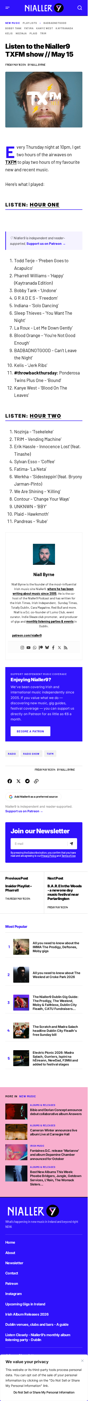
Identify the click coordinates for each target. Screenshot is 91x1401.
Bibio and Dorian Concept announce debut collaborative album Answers (56, 1112)
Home (10, 1242)
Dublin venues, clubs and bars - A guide (36, 1324)
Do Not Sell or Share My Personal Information (43, 1392)
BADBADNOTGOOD (55, 22)
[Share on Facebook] (9, 781)
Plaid (34, 33)
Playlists (30, 22)
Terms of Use (68, 855)
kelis (9, 33)
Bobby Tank (13, 28)
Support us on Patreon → (46, 243)
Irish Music (37, 1145)
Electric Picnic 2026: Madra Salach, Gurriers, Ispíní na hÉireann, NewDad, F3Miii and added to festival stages (55, 1058)
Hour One (45, 205)
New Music (12, 22)
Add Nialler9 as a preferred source (36, 796)
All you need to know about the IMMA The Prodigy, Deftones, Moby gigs (56, 947)
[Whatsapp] (35, 647)
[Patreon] (41, 647)
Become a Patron (30, 731)
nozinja (21, 33)
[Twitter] (59, 647)
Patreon (11, 1283)
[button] (7, 8)
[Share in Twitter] (18, 781)
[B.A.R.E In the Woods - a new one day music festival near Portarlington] (63, 893)
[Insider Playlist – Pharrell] (24, 893)
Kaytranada (64, 28)
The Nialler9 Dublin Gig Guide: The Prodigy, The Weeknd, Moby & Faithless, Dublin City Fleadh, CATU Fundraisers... (55, 1003)
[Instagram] (22, 647)
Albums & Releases (42, 1105)
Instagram (13, 1293)
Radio (12, 753)
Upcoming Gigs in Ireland (25, 1304)
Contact (11, 1273)
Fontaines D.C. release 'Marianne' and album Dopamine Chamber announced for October (54, 1155)
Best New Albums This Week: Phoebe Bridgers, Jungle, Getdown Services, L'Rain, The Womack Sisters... (55, 1178)
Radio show (31, 753)
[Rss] (66, 647)
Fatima (29, 28)
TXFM (11, 162)
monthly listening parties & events (50, 621)
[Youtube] (28, 647)
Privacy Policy (48, 855)
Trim (43, 33)
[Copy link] (36, 781)
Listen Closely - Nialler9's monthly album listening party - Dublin (37, 1337)
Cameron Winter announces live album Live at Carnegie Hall (53, 1132)
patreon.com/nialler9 (27, 635)
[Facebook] (53, 647)
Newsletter (14, 1263)
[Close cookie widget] (82, 1361)
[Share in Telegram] (27, 781)
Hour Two (45, 416)
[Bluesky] (47, 647)
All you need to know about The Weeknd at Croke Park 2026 (56, 975)
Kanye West (44, 28)
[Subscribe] (72, 843)
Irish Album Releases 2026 (26, 1314)
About (10, 1252)
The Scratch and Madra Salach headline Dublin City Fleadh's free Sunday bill (55, 1030)
